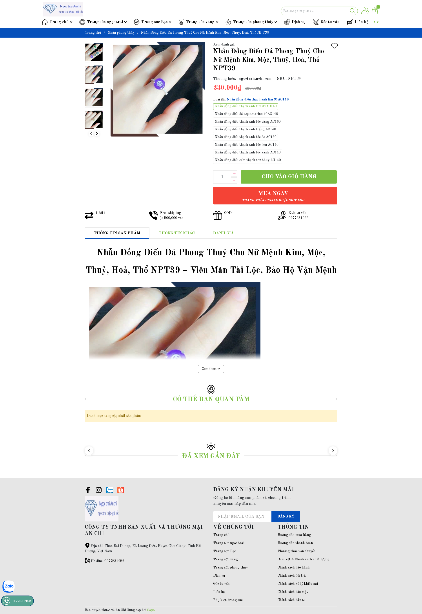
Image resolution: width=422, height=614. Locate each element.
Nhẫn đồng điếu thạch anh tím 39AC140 (246, 106)
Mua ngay (273, 196)
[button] (97, 133)
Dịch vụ (299, 22)
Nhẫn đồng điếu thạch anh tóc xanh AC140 (248, 152)
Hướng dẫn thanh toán (295, 543)
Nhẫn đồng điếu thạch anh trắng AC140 (245, 129)
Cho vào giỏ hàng (289, 177)
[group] (158, 89)
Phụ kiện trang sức (228, 600)
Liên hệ (361, 22)
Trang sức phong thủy (253, 22)
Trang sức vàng (200, 22)
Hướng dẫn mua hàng (294, 535)
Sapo (151, 610)
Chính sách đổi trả (292, 576)
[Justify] (352, 11)
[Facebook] (88, 491)
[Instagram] (98, 491)
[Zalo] (109, 490)
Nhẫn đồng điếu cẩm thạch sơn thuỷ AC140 (248, 160)
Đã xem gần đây (211, 456)
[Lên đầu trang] (410, 593)
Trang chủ (59, 22)
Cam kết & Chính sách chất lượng (303, 559)
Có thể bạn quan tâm (211, 399)
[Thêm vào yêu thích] (334, 45)
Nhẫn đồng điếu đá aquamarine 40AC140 (246, 114)
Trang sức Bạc (154, 22)
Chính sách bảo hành (294, 567)
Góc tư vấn (330, 22)
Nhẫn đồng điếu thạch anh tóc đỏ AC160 (245, 137)
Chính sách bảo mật (293, 592)
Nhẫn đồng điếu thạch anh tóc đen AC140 (246, 145)
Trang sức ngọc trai (105, 22)
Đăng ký (285, 516)
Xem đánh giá (224, 44)
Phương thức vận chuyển (297, 551)
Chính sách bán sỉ (291, 600)
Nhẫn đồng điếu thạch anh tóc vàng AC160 (248, 122)
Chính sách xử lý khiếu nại (298, 584)
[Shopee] (120, 490)
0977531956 (114, 561)
